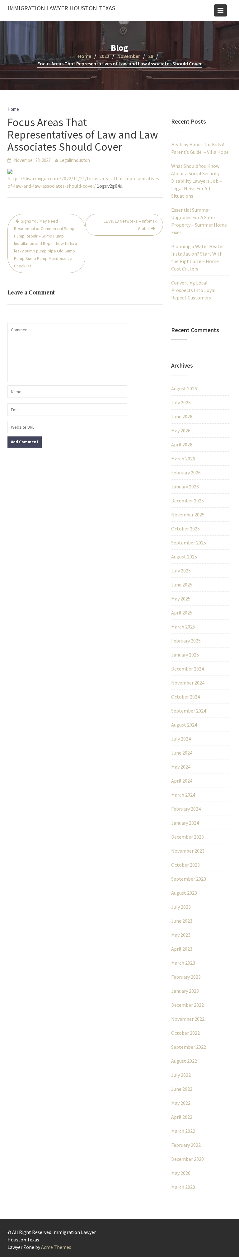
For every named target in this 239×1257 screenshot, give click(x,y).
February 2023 (186, 977)
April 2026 (181, 444)
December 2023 (187, 837)
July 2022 (181, 1075)
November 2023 (187, 851)
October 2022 (185, 1033)
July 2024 (181, 739)
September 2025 (188, 542)
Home (13, 109)
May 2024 (180, 767)
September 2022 (188, 1047)
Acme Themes (56, 1247)
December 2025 (187, 500)
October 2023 (185, 865)
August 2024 (184, 725)
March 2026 (183, 458)
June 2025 (181, 584)
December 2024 (187, 669)
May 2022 (180, 1103)
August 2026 (184, 388)
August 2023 (184, 893)
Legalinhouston (74, 160)
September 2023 (188, 879)
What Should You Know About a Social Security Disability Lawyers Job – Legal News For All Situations (196, 181)
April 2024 (181, 781)
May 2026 (180, 430)
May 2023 (180, 935)
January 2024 (185, 823)
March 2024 (183, 795)
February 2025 (186, 641)
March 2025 (183, 627)
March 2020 (183, 1187)
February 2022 (186, 1145)
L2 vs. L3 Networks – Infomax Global (130, 224)
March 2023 (183, 963)
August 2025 (184, 556)
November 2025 (187, 514)
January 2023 (185, 991)
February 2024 (186, 809)
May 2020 (180, 1173)
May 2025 (180, 599)
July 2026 (181, 402)
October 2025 (185, 528)
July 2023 (181, 907)
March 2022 (183, 1131)
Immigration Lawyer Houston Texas (61, 8)
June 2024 (181, 753)
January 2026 (185, 486)
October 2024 (185, 697)
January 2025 (185, 655)
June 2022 (181, 1089)
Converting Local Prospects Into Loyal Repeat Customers (193, 290)
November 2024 (187, 683)
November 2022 (187, 1019)
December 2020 (187, 1159)
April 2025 (181, 613)
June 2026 (181, 416)
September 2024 (188, 711)
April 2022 (181, 1117)
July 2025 (181, 570)
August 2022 (184, 1061)
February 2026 (186, 472)
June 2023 (181, 921)
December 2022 (187, 1005)
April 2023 (181, 949)
